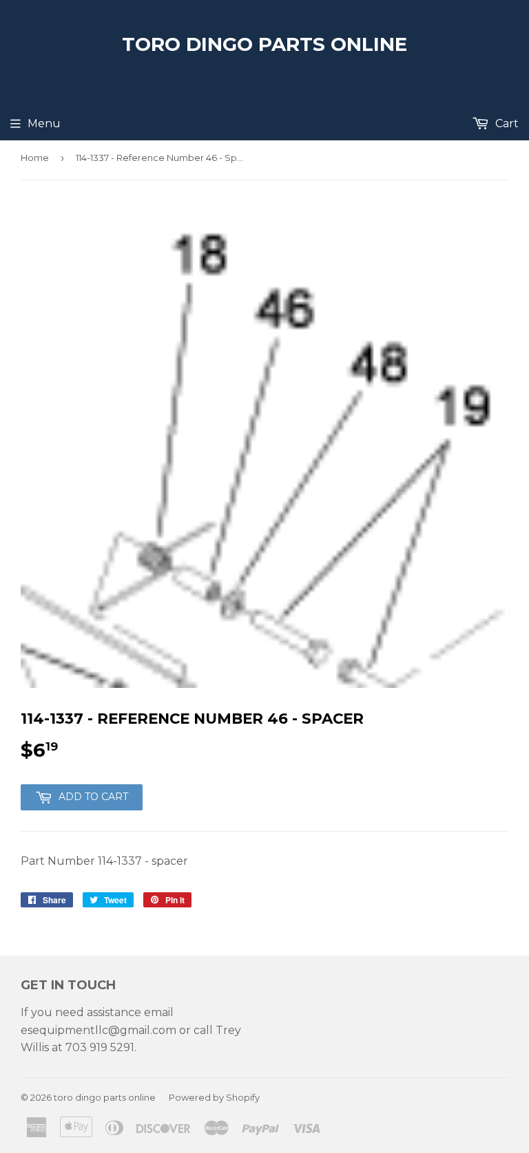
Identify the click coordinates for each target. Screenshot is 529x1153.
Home (35, 157)
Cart (505, 123)
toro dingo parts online (264, 44)
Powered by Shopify (214, 1097)
